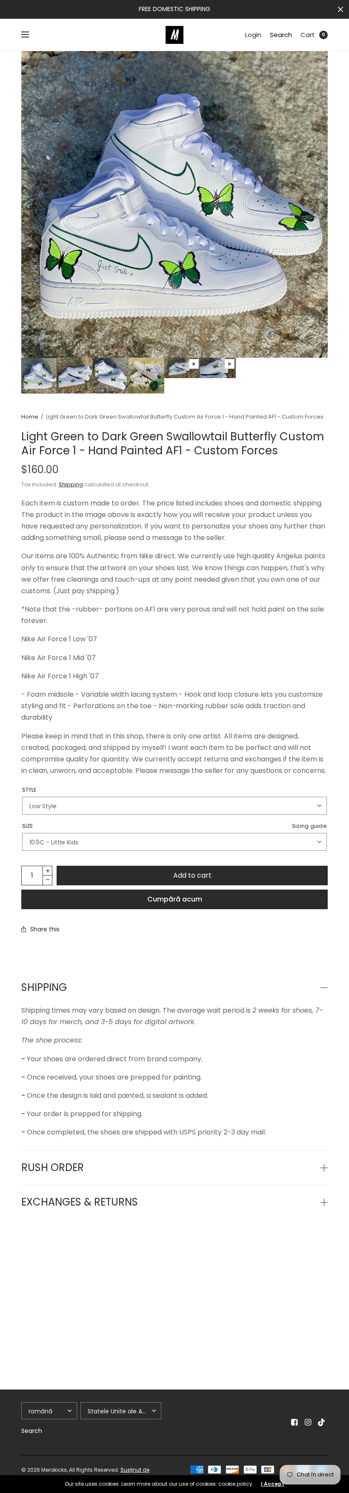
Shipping (71, 484)
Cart (307, 34)
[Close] (340, 9)
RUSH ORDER (52, 1168)
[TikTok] (322, 1422)
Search (281, 34)
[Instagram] (308, 1422)
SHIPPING (44, 987)
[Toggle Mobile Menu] (30, 35)
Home (29, 417)
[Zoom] (174, 204)
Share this (45, 929)
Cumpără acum (174, 899)
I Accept (272, 1484)
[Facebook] (294, 1422)
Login (253, 34)
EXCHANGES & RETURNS (79, 1202)
